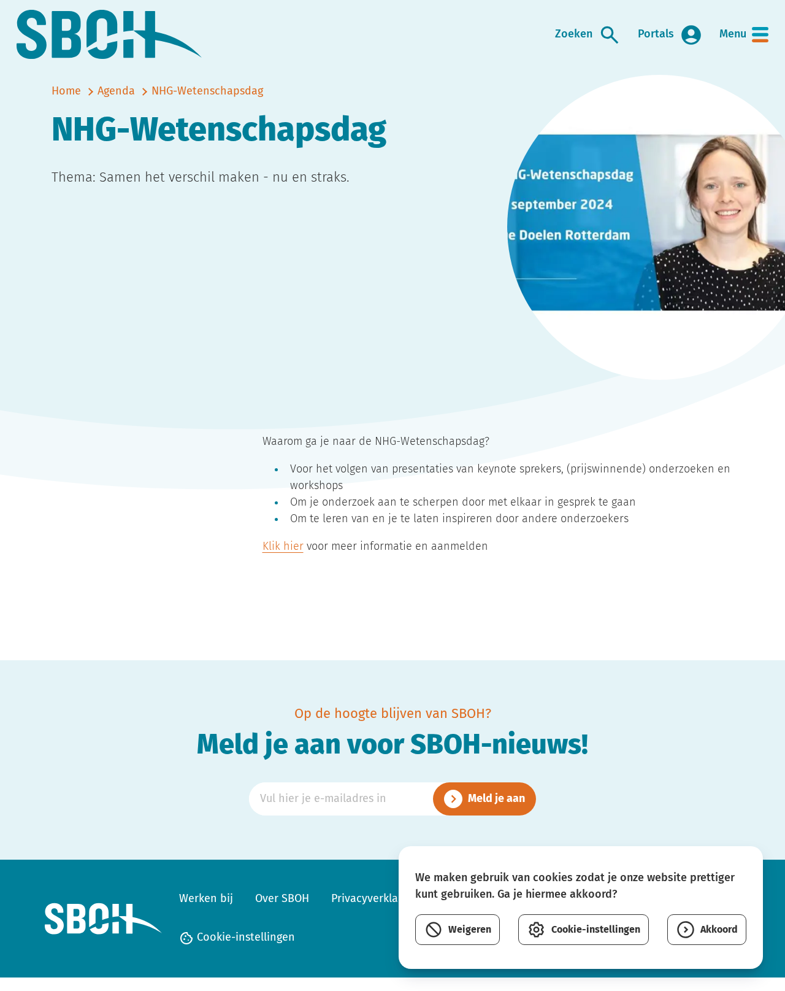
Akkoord (719, 930)
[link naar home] (109, 35)
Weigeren (469, 930)
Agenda (116, 91)
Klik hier (283, 546)
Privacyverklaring (374, 898)
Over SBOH (282, 898)
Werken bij (206, 898)
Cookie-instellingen (244, 937)
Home (66, 91)
